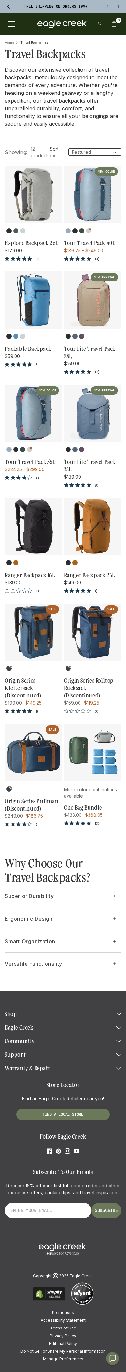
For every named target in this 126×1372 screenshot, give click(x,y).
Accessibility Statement (63, 1320)
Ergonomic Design (29, 918)
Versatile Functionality (33, 964)
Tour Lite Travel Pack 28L (90, 353)
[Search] (100, 24)
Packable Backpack (28, 349)
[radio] (9, 230)
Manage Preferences (63, 1359)
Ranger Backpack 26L (89, 575)
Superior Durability (29, 896)
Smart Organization (30, 941)
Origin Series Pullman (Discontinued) (31, 805)
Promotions (63, 1312)
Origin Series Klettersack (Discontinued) (23, 688)
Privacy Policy (63, 1335)
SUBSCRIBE (106, 1210)
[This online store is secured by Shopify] (49, 1300)
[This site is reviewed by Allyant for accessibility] (82, 1304)
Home (9, 42)
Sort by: (54, 152)
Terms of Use (63, 1328)
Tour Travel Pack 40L (89, 243)
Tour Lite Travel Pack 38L (90, 466)
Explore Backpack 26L (31, 243)
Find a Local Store (63, 1114)
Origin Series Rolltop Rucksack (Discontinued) (89, 688)
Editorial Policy (63, 1343)
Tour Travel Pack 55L (30, 462)
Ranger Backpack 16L (30, 575)
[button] (114, 24)
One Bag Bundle (83, 807)
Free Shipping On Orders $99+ (56, 6)
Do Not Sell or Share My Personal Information (63, 1351)
